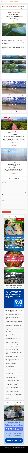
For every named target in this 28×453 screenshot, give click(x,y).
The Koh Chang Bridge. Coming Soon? (13, 334)
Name (3, 194)
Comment (4, 182)
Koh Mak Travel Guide (10, 369)
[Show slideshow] (14, 74)
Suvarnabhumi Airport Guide (12, 356)
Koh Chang (21, 42)
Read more (14, 145)
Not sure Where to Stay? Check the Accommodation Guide (14, 322)
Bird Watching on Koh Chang (12, 380)
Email (3, 200)
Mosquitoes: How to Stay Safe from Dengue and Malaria (13, 376)
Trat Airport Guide (10, 366)
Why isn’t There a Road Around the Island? (13, 326)
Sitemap (11, 448)
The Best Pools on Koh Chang (12, 346)
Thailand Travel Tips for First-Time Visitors (13, 388)
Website (4, 206)
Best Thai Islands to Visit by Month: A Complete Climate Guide (14, 383)
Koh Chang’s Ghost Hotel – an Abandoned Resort (12, 372)
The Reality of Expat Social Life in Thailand (13, 397)
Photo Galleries (9, 6)
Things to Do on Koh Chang (12, 349)
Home (3, 6)
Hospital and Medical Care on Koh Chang (13, 339)
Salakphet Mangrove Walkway (14, 133)
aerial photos (22, 39)
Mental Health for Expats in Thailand (14, 394)
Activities (10, 12)
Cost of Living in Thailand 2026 (12, 391)
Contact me (15, 448)
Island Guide (14, 162)
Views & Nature (16, 6)
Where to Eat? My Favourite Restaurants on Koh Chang (12, 343)
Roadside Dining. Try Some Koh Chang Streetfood (12, 360)
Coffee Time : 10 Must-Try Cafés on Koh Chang (14, 330)
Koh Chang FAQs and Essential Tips (13, 314)
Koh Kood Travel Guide (11, 363)
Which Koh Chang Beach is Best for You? (13, 318)
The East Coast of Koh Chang (14, 164)
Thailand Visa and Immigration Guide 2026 (14, 353)
